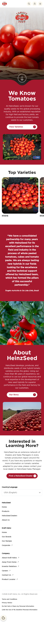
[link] (22, 76)
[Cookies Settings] (3, 618)
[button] (29, 3)
